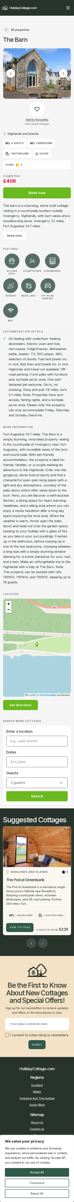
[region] (37, 1168)
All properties (20, 29)
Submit (37, 1044)
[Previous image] (10, 73)
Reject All (37, 1193)
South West (37, 1104)
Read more (14, 235)
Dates (11, 752)
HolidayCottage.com (23, 8)
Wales (37, 1091)
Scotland (37, 1085)
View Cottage (19, 927)
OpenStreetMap (48, 695)
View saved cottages (37, 123)
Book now (37, 193)
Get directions (20, 705)
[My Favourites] (61, 7)
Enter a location (19, 731)
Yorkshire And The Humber (37, 1098)
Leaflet (32, 695)
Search (37, 796)
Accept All (37, 1172)
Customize (37, 1183)
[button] (37, 644)
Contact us (37, 1129)
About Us (37, 1122)
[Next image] (63, 73)
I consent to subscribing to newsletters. (39, 1035)
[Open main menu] (68, 8)
